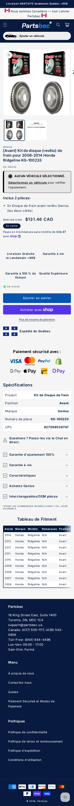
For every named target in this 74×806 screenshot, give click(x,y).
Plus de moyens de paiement (37, 319)
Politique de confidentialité (27, 732)
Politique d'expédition (24, 750)
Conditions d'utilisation (24, 760)
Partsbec (42, 801)
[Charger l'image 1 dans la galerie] (14, 130)
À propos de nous (21, 673)
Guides (13, 692)
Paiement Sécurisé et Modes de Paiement (31, 703)
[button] (5, 24)
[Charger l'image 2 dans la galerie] (37, 130)
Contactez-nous (19, 682)
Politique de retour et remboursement (35, 741)
